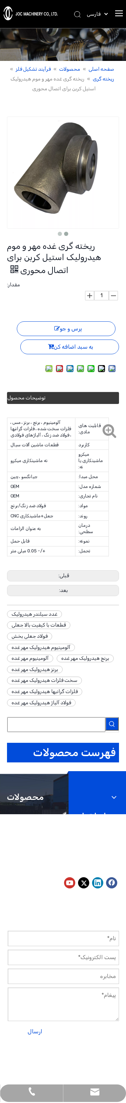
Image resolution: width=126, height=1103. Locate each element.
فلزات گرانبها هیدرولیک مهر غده (45, 691)
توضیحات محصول (26, 398)
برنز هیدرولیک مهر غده (35, 669)
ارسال (35, 1031)
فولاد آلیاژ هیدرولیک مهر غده (41, 703)
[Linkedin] (97, 882)
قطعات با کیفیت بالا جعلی (39, 625)
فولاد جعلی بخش (30, 636)
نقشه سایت (63, 1059)
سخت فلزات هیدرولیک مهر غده (44, 680)
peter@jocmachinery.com (45, 864)
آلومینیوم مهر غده (30, 658)
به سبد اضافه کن (73, 346)
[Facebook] (111, 882)
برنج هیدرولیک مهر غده (85, 658)
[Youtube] (69, 882)
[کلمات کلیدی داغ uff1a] (112, 724)
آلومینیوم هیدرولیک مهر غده (41, 647)
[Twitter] (83, 882)
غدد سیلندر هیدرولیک (34, 614)
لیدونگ (14, 1059)
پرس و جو (71, 328)
